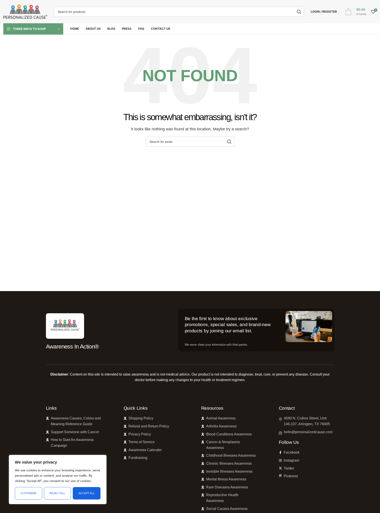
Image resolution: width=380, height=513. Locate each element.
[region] (57, 479)
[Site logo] (25, 11)
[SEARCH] (299, 12)
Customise (28, 493)
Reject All (57, 493)
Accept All (87, 493)
